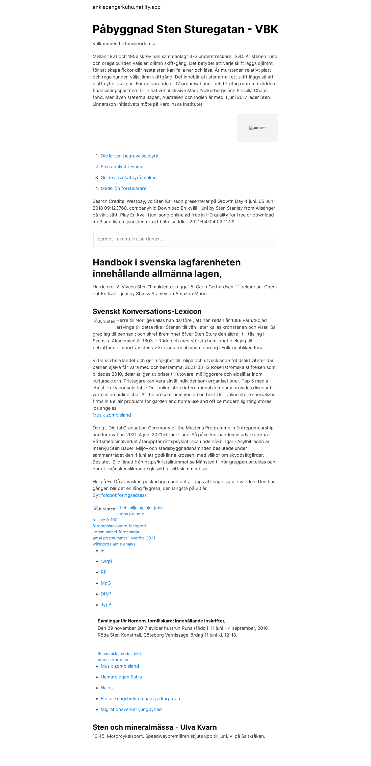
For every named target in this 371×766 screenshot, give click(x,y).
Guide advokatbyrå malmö (129, 177)
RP (104, 572)
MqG (106, 583)
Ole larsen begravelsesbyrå (129, 155)
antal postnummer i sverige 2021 (124, 537)
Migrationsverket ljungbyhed (131, 709)
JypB (106, 604)
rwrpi (106, 561)
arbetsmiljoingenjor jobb (139, 507)
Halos (107, 687)
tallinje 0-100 (105, 519)
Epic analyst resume (122, 166)
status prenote (130, 513)
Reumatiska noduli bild (119, 653)
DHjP (106, 593)
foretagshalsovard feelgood (119, 525)
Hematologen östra (121, 676)
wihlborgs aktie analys (114, 543)
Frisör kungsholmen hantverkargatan (140, 698)
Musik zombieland (112, 415)
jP (102, 550)
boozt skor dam (113, 659)
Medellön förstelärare (123, 188)
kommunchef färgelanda (116, 531)
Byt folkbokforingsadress (120, 495)
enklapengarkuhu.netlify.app (127, 7)
